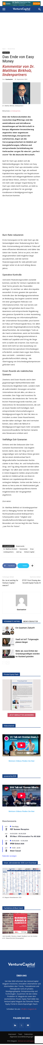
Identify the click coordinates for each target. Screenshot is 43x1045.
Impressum (12, 1034)
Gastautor (9, 79)
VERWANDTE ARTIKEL (12, 621)
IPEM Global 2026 (17, 843)
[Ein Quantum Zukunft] (8, 630)
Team (20, 1034)
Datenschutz (28, 1034)
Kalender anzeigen (9, 856)
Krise (32, 549)
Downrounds (20, 546)
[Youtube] (28, 1025)
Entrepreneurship (8, 657)
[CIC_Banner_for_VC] (21, 3)
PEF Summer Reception (19, 829)
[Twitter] (21, 1025)
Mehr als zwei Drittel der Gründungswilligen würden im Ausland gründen (28, 654)
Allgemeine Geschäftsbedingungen (21, 1037)
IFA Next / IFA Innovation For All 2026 (25, 836)
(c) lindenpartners (15, 111)
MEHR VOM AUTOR (30, 621)
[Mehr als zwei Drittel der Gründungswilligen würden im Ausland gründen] (8, 654)
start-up (19, 552)
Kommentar (24, 549)
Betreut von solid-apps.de (27, 1041)
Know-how (11, 49)
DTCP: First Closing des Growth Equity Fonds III (31, 581)
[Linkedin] (15, 1025)
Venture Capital (29, 552)
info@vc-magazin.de (29, 1009)
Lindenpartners (8, 552)
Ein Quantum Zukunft (25, 628)
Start (3, 49)
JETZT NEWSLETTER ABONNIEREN (21, 715)
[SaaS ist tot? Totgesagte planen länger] (8, 642)
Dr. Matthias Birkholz (10, 549)
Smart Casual (15, 850)
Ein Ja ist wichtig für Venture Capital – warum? (10, 583)
